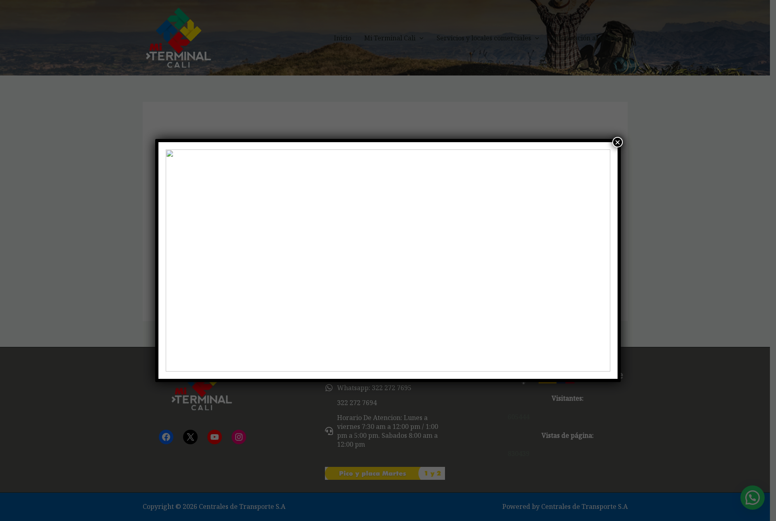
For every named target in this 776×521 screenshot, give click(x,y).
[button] (178, 260)
